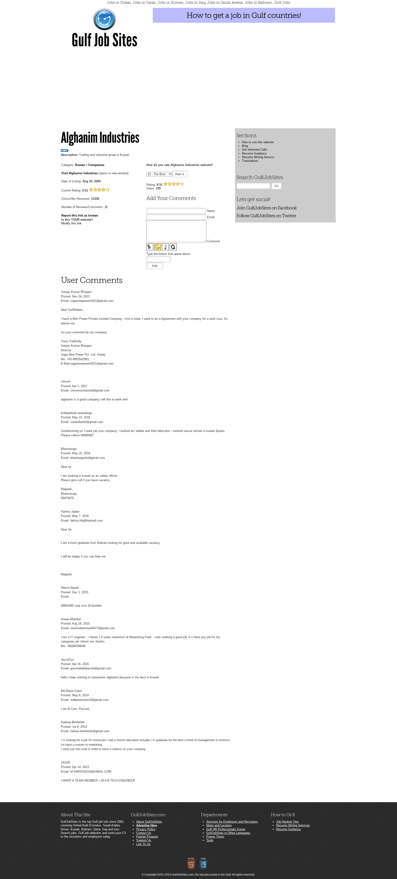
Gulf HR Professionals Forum (225, 829)
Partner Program (147, 836)
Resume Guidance (254, 153)
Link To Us (143, 844)
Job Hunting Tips (287, 821)
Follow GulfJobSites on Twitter (266, 215)
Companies (96, 165)
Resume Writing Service (258, 157)
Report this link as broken (79, 215)
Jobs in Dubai (119, 2)
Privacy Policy (146, 829)
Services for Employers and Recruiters (232, 821)
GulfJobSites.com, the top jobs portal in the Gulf (201, 874)
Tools (209, 840)
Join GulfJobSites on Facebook (266, 207)
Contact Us (143, 833)
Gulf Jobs (282, 2)
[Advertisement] (198, 85)
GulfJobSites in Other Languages (228, 833)
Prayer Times (215, 836)
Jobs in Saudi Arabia (225, 2)
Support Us (143, 840)
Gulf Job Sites (104, 40)
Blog (245, 146)
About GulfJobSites (149, 821)
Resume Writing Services (293, 825)
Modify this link (71, 223)
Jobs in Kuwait (170, 2)
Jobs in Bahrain (258, 2)
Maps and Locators (219, 825)
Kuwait (80, 165)
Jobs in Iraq (195, 2)
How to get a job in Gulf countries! (244, 15)
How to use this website (258, 142)
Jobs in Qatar (144, 2)
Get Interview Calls (254, 149)
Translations (250, 161)
